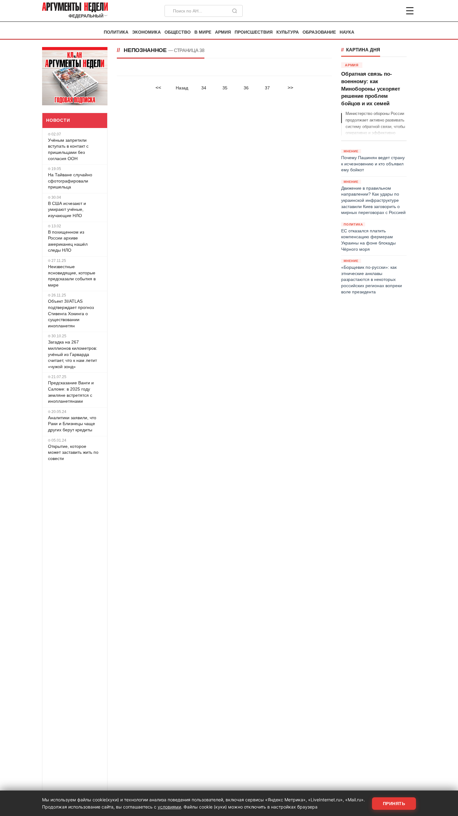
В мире (202, 32)
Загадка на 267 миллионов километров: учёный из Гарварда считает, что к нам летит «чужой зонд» (72, 354)
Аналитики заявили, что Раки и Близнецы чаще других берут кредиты (72, 423)
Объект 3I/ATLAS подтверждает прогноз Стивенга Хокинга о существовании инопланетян (71, 313)
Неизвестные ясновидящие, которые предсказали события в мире (72, 275)
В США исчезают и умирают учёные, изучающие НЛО (67, 209)
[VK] (393, 11)
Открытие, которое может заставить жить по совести (73, 452)
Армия (223, 32)
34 (203, 87)
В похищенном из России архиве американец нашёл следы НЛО (68, 241)
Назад (182, 87)
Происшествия (254, 32)
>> (290, 87)
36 (246, 87)
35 (224, 87)
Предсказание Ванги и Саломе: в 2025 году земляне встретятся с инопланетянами (71, 392)
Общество (178, 32)
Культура (287, 32)
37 (267, 87)
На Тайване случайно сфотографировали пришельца (70, 180)
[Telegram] (377, 11)
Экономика (146, 32)
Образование (319, 32)
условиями (169, 806)
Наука (347, 32)
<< (158, 87)
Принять (394, 803)
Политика (116, 32)
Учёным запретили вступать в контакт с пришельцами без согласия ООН (68, 149)
